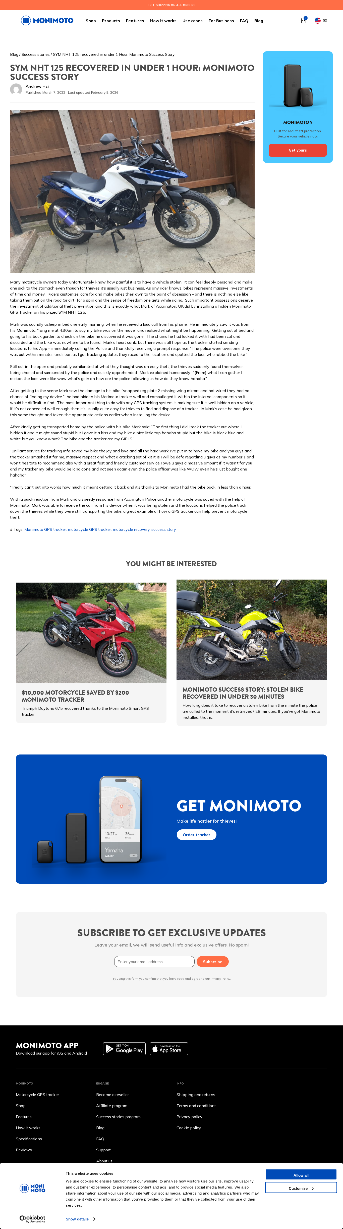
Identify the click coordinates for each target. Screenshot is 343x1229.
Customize (298, 1188)
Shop (91, 20)
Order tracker (196, 834)
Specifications (29, 1138)
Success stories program (118, 1116)
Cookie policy (189, 1127)
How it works (163, 20)
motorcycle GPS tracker (89, 529)
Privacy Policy (220, 978)
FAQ (244, 20)
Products (111, 20)
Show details (77, 1219)
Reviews (24, 1149)
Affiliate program (111, 1105)
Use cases (193, 20)
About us (104, 1160)
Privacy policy (189, 1116)
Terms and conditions (196, 1105)
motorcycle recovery (131, 529)
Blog (258, 20)
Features (135, 20)
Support (103, 1149)
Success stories (36, 54)
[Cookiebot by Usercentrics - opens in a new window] (32, 1219)
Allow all (301, 1175)
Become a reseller (112, 1094)
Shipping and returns (196, 1094)
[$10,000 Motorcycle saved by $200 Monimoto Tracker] (91, 633)
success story (163, 529)
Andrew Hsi (37, 86)
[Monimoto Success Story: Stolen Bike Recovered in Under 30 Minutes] (252, 630)
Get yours (298, 150)
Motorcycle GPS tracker (37, 1094)
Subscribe (212, 961)
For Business (221, 20)
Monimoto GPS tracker (45, 529)
